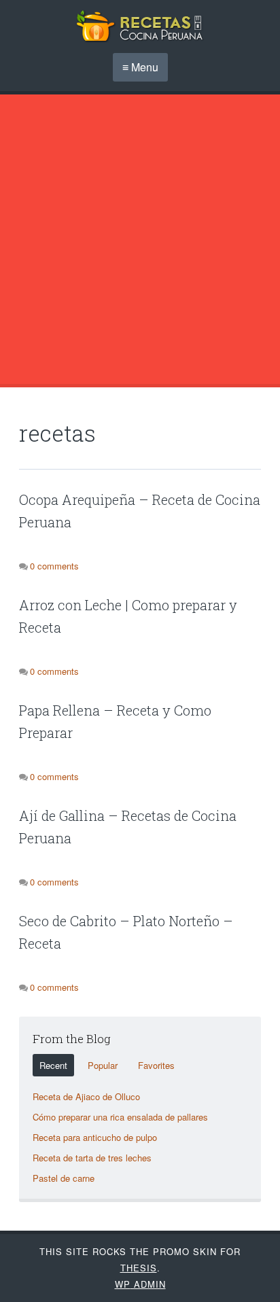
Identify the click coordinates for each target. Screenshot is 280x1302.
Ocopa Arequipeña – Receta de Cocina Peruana (139, 511)
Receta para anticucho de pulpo (95, 1137)
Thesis (138, 1267)
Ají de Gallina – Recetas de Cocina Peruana (128, 827)
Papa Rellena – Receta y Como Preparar (115, 721)
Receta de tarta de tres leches (92, 1157)
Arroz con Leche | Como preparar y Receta (128, 616)
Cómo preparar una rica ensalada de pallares (120, 1116)
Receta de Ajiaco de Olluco (86, 1096)
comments (54, 565)
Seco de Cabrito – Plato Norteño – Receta (126, 932)
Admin (140, 1284)
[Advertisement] (140, 239)
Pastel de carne (63, 1178)
